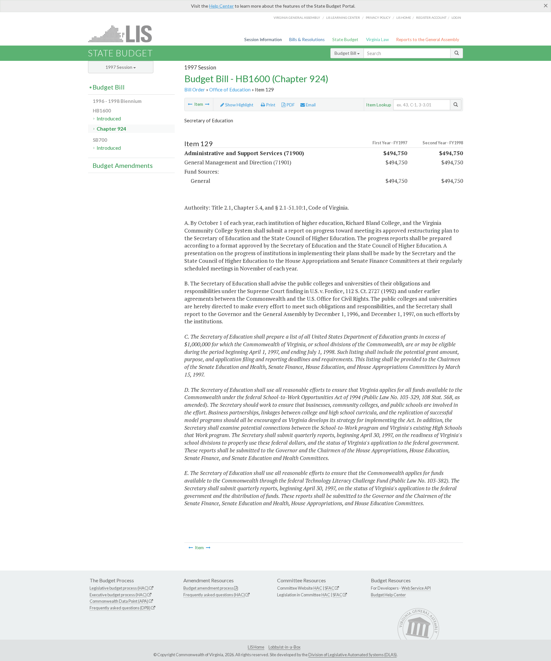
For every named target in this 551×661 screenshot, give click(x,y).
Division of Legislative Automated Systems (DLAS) (352, 654)
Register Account (431, 17)
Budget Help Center (388, 594)
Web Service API (416, 588)
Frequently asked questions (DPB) (120, 607)
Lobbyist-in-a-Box (284, 647)
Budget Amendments (122, 165)
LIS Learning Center (343, 17)
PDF (290, 104)
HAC (317, 588)
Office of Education (230, 89)
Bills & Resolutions (307, 39)
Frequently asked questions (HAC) (214, 594)
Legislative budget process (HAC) (119, 588)
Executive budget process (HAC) (118, 594)
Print (270, 104)
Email (310, 104)
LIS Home (256, 647)
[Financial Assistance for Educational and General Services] (190, 104)
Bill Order (194, 89)
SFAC (329, 588)
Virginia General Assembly (297, 17)
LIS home (403, 17)
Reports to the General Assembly (427, 39)
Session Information (263, 39)
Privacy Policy (378, 17)
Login (456, 17)
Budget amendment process (208, 588)
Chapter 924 (111, 129)
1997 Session (119, 67)
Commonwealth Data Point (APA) (119, 601)
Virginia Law (377, 39)
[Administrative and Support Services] (207, 104)
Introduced (109, 118)
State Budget (345, 39)
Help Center (221, 6)
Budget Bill (345, 53)
